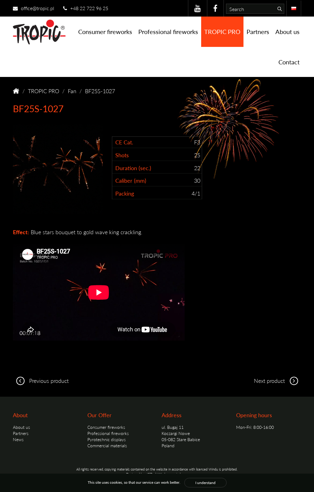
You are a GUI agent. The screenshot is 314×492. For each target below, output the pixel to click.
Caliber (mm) (130, 180)
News (18, 439)
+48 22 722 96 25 (88, 8)
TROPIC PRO (222, 31)
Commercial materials (107, 445)
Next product (270, 380)
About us (287, 31)
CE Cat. (124, 142)
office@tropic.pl (37, 8)
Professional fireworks (168, 31)
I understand (205, 482)
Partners (258, 31)
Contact (289, 62)
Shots (122, 155)
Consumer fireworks (105, 31)
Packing (124, 193)
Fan (72, 91)
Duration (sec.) (133, 168)
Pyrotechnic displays (106, 439)
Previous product (48, 380)
